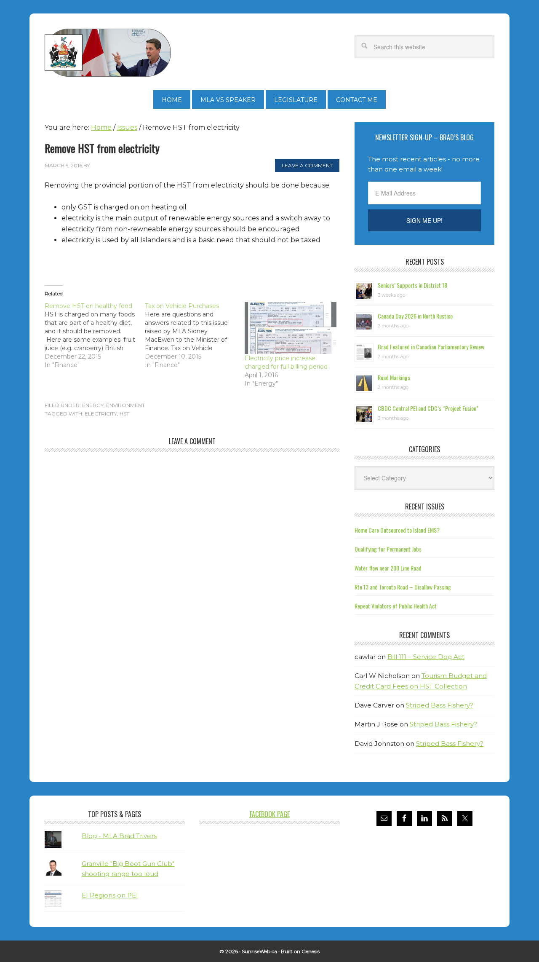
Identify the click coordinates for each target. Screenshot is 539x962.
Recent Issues (424, 506)
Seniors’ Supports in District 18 (412, 285)
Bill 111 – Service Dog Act (425, 657)
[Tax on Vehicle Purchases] (195, 335)
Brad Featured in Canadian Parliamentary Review (431, 346)
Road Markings (394, 377)
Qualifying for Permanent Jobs (388, 548)
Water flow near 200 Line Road (388, 567)
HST (124, 413)
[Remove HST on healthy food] (95, 335)
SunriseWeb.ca (259, 951)
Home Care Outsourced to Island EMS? (397, 529)
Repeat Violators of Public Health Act (396, 605)
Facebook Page (270, 814)
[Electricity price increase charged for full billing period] (290, 328)
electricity (101, 413)
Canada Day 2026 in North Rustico (415, 315)
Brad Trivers (108, 53)
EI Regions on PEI (110, 895)
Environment (125, 405)
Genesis (311, 951)
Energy (93, 405)
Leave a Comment (307, 165)
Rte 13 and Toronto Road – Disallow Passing (403, 586)
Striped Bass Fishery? (439, 705)
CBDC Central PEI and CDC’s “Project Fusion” (428, 408)
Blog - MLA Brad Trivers (119, 836)
